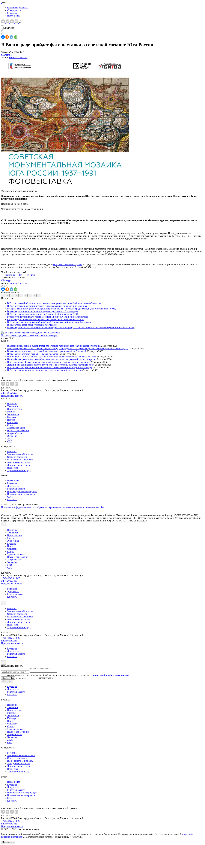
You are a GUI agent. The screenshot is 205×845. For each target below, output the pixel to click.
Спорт (10, 425)
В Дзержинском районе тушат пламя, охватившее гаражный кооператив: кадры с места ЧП (54, 346)
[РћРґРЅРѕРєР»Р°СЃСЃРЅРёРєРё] (7, 37)
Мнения (11, 411)
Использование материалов (21, 494)
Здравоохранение (16, 428)
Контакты (12, 499)
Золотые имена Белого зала (21, 454)
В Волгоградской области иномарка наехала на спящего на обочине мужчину (47, 306)
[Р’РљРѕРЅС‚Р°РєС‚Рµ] (3, 37)
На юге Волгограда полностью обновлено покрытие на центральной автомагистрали (51, 359)
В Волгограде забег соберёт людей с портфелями (32, 325)
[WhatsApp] (15, 37)
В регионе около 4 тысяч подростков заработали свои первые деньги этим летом (48, 362)
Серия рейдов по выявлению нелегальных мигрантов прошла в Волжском (45, 319)
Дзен (21, 275)
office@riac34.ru (9, 393)
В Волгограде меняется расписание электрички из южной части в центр (44, 370)
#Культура (6, 55)
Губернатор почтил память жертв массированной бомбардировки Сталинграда (47, 316)
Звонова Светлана (18, 57)
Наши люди (13, 467)
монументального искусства (67, 264)
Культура (11, 417)
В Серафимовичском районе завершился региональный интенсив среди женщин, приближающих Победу (61, 308)
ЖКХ (10, 438)
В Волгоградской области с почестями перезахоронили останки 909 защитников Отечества (54, 303)
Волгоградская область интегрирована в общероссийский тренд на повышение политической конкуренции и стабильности (70, 327)
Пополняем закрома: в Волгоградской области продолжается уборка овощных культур (51, 356)
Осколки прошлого (17, 457)
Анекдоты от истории (18, 462)
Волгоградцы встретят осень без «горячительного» (33, 354)
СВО (9, 441)
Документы (13, 486)
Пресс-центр (13, 15)
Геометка (12, 451)
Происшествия (14, 409)
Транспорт (12, 406)
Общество (12, 422)
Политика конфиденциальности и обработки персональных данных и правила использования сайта (52, 507)
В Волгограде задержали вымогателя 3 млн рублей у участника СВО (42, 314)
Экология (12, 436)
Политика (12, 403)
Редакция (12, 13)
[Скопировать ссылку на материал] (2, 31)
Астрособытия (14, 433)
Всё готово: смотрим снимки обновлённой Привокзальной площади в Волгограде (49, 322)
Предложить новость (12, 395)
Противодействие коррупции (22, 491)
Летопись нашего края (18, 465)
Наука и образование (18, 430)
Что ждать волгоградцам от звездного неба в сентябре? (29, 335)
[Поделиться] (2, 34)
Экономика (13, 414)
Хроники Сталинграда (18, 470)
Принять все (8, 842)
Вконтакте (10, 275)
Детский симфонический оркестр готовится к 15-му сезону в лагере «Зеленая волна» (51, 364)
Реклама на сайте (16, 488)
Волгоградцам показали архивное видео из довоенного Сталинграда (42, 311)
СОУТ (10, 497)
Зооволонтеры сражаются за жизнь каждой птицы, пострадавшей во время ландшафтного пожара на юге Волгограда (67, 348)
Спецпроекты (14, 10)
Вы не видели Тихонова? (20, 459)
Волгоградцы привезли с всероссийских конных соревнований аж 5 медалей (46, 351)
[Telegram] (11, 37)
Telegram (31, 275)
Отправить (7, 681)
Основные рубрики (17, 7)
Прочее (11, 419)
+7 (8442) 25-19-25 (10, 578)
